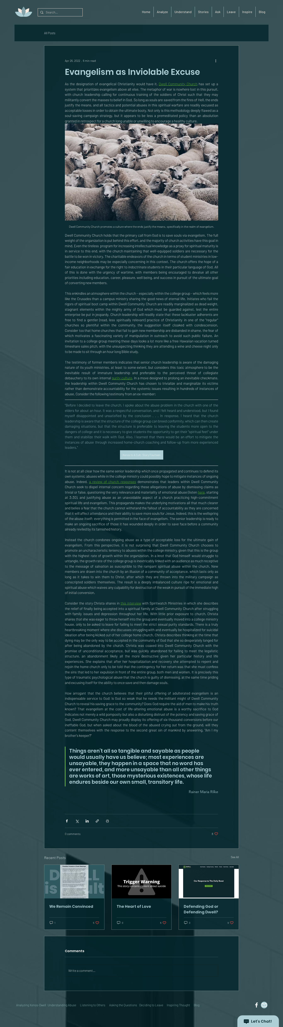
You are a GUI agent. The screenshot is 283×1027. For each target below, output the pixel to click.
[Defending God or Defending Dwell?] (209, 881)
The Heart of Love (134, 906)
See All (235, 857)
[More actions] (215, 60)
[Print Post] (107, 821)
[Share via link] (97, 821)
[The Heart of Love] (142, 881)
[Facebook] (256, 1005)
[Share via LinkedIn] (87, 821)
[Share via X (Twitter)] (77, 821)
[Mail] (264, 1005)
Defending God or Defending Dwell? (201, 909)
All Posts (49, 33)
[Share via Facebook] (67, 821)
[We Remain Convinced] (74, 881)
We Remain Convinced (71, 906)
